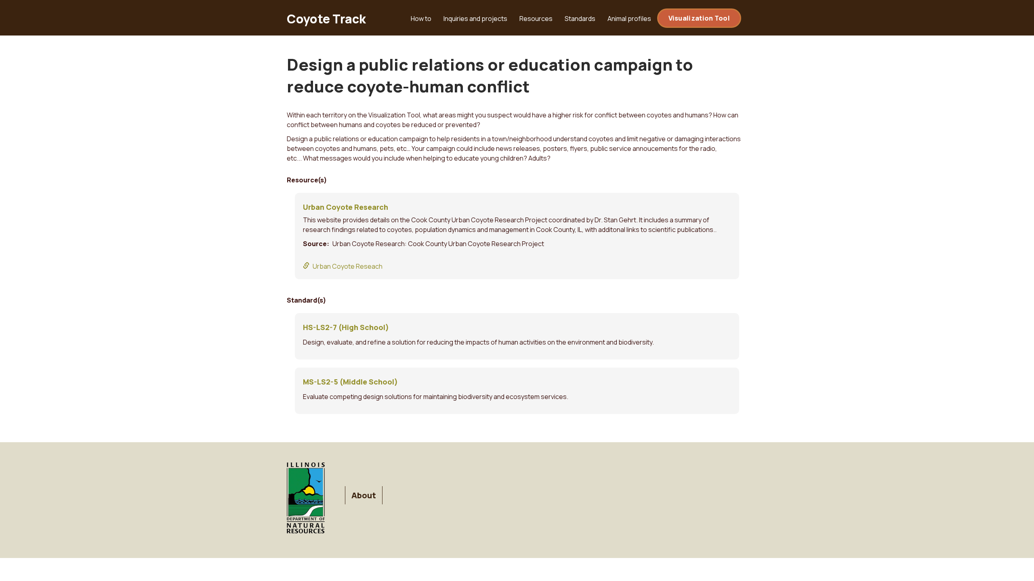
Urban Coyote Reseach (347, 266)
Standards (580, 18)
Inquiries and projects (475, 18)
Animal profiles (629, 18)
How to (421, 18)
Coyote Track (326, 18)
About (363, 495)
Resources (536, 18)
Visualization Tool (699, 18)
